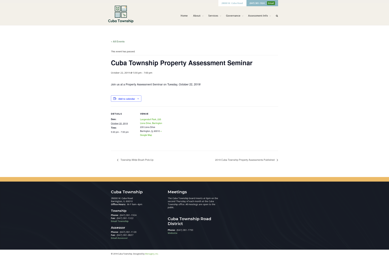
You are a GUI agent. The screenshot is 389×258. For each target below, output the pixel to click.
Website (172, 232)
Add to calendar (126, 98)
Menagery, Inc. (151, 253)
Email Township (120, 221)
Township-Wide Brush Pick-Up (136, 160)
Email (271, 3)
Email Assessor (119, 237)
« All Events (118, 41)
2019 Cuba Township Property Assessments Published (245, 160)
